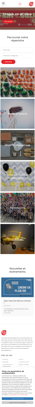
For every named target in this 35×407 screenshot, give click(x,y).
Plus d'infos (8, 21)
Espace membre (24, 364)
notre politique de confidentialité (18, 394)
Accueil (21, 359)
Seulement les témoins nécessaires (17, 402)
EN (20, 4)
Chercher (8, 62)
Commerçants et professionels (8, 365)
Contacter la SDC (24, 362)
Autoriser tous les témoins (17, 398)
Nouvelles (5, 362)
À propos (5, 359)
